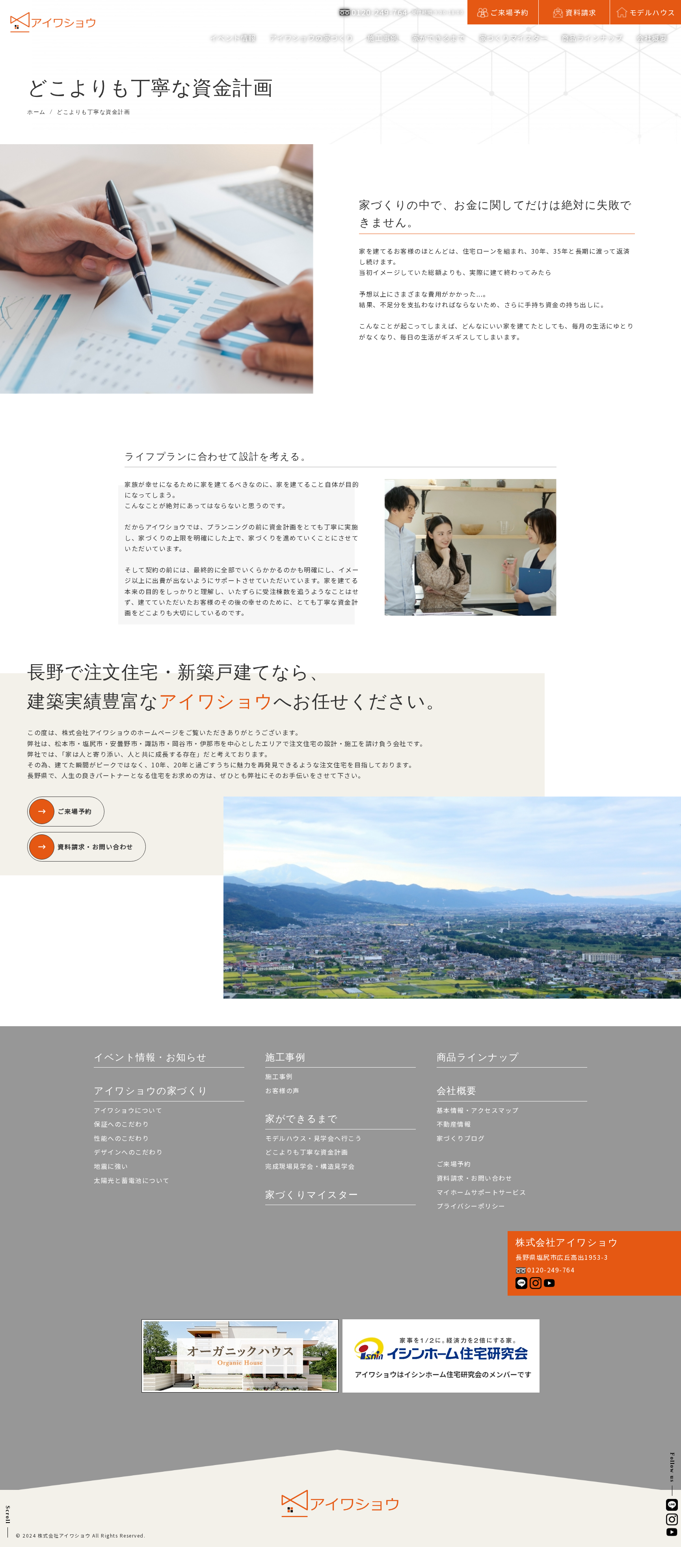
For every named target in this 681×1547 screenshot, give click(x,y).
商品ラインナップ (592, 38)
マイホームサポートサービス (482, 1192)
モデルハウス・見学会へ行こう (313, 1138)
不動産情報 (454, 1124)
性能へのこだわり (121, 1138)
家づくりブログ (461, 1138)
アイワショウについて (128, 1110)
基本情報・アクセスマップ (478, 1110)
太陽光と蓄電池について (132, 1180)
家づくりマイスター (513, 38)
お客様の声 (282, 1090)
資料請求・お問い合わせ (96, 846)
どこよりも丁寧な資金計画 (306, 1152)
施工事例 (279, 1076)
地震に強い (111, 1166)
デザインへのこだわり (128, 1152)
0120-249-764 (379, 12)
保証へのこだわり (121, 1124)
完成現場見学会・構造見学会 (310, 1166)
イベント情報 (233, 38)
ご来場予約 (75, 811)
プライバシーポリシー (471, 1206)
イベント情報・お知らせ (150, 1057)
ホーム (36, 112)
